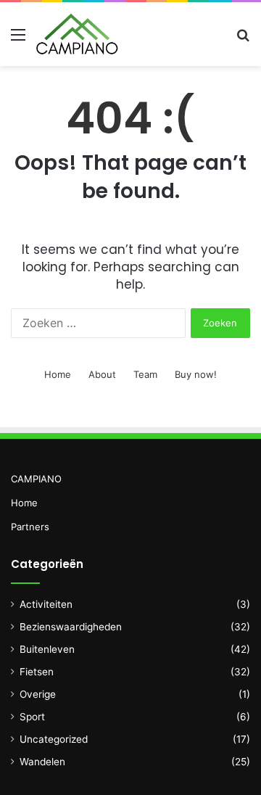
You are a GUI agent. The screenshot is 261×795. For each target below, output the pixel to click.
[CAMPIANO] (77, 34)
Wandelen (42, 761)
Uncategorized (54, 739)
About (102, 374)
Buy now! (196, 374)
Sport (32, 716)
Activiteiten (46, 604)
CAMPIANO (36, 479)
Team (145, 374)
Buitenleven (47, 649)
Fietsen (37, 671)
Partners (30, 526)
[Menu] (18, 39)
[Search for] (243, 39)
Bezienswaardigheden (71, 627)
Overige (38, 694)
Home (57, 374)
